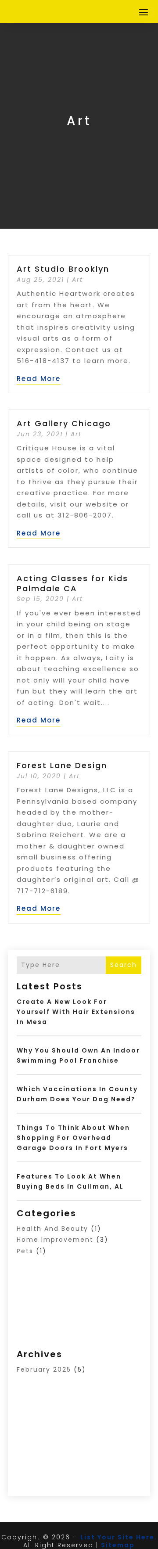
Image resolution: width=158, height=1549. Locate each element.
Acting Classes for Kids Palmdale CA (72, 583)
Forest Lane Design (62, 765)
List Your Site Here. (118, 1537)
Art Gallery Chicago (64, 423)
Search (123, 964)
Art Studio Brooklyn (63, 268)
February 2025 (44, 1369)
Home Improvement (55, 1239)
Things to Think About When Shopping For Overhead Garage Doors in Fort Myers (73, 1137)
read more (39, 378)
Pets (25, 1251)
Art (77, 279)
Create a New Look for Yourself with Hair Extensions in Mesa (76, 1011)
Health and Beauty (52, 1228)
